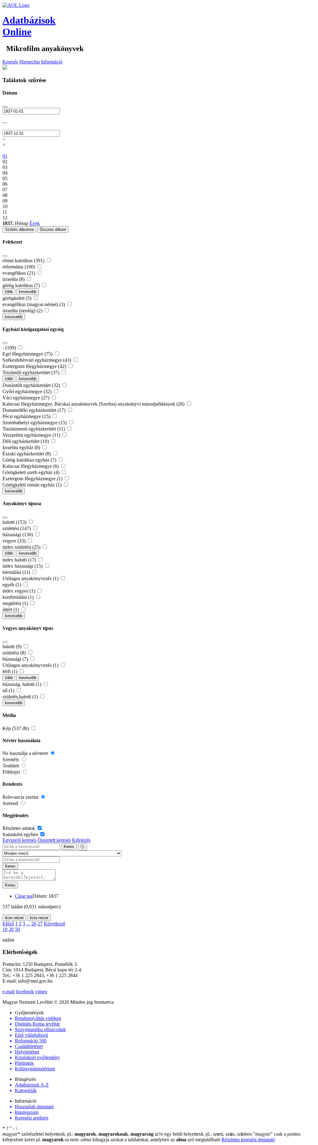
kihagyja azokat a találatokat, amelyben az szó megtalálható (150, 1139)
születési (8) (14, 652)
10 (4, 929)
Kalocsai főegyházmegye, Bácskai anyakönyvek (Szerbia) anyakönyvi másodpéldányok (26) (94, 404)
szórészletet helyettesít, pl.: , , (77, 1134)
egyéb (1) (12, 584)
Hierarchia (29, 61)
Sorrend (10, 803)
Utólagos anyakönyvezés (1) (31, 578)
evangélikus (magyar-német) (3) (34, 304)
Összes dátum (53, 229)
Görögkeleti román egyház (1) (32, 484)
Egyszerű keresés (19, 840)
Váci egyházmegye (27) (26, 397)
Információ (51, 61)
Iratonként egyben (20, 834)
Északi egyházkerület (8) (27, 453)
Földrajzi (11, 772)
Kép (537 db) (16, 728)
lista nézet (39, 917)
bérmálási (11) (16, 572)
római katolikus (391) (24, 260)
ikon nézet (14, 917)
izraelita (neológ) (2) (22, 310)
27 (40, 923)
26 (33, 923)
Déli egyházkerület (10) (26, 441)
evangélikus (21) (19, 273)
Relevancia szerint (20, 797)
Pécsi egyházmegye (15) (27, 416)
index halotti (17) (19, 559)
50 (17, 929)
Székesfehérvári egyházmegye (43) (37, 360)
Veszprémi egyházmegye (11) (31, 435)
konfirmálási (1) (18, 597)
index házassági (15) (23, 566)
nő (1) (9, 690)
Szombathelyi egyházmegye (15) (35, 422)
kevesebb (27, 291)
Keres (69, 846)
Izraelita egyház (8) (21, 447)
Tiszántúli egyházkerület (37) (31, 372)
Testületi (11, 765)
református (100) (19, 266)
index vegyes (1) (19, 590)
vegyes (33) (14, 540)
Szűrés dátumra (19, 229)
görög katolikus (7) (21, 285)
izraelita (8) (14, 279)
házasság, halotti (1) (22, 684)
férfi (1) (10, 671)
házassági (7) (15, 659)
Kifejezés (81, 840)
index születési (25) (22, 547)
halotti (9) (12, 646)
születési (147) (17, 528)
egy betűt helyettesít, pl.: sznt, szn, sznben (204, 1134)
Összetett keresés (54, 840)
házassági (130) (18, 534)
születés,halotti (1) (20, 696)
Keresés (10, 61)
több (9, 291)
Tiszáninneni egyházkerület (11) (34, 428)
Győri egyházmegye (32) (27, 391)
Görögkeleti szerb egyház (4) (31, 472)
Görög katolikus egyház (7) (29, 460)
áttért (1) (11, 609)
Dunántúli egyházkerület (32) (31, 385)
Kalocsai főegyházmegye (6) (31, 466)
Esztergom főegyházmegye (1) (33, 478)
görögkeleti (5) (17, 298)
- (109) (9, 347)
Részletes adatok (19, 828)
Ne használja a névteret (25, 753)
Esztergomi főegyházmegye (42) (34, 366)
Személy (11, 759)
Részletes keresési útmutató (248, 1139)
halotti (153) (15, 522)
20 (11, 929)
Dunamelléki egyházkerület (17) (34, 410)
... (28, 923)
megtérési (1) (15, 603)
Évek (35, 223)
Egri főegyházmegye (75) (28, 353)
